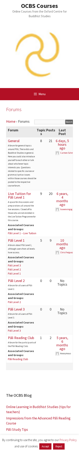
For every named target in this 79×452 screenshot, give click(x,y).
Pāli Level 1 (16, 240)
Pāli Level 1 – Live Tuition (22, 233)
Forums (13, 109)
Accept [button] (45, 446)
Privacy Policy (68, 440)
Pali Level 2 (14, 269)
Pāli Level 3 (16, 309)
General (13, 140)
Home (10, 121)
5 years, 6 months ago (62, 343)
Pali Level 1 (14, 273)
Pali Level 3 (14, 265)
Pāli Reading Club (21, 337)
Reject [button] (59, 446)
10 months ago (62, 244)
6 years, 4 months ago (62, 199)
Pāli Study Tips (17, 429)
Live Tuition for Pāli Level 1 (19, 195)
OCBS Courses (39, 6)
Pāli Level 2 (16, 280)
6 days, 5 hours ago (62, 144)
